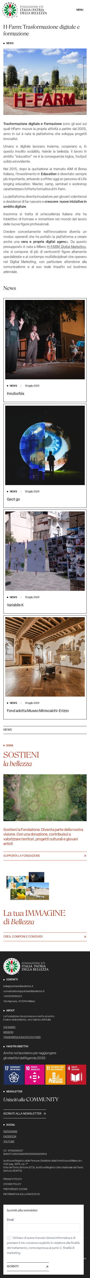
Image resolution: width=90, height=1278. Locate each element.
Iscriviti (13, 1266)
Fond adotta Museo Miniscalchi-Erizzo (38, 711)
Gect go (13, 500)
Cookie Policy (12, 1184)
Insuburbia (15, 394)
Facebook (9, 1136)
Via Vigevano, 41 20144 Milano (19, 1001)
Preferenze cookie (15, 1189)
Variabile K (15, 605)
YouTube (8, 1141)
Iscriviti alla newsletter (22, 1113)
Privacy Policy (12, 1179)
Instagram (10, 1131)
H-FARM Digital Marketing (66, 247)
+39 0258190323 (12, 996)
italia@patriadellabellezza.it (18, 986)
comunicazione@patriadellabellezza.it (24, 991)
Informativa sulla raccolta (21, 1194)
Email (10, 1220)
